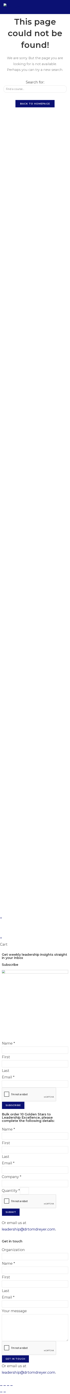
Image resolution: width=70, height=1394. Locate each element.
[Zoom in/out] (1, 1385)
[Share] (8, 1385)
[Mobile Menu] (64, 7)
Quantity (11, 1190)
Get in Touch (15, 1358)
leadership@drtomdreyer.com (28, 1229)
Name (8, 1043)
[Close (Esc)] (11, 1385)
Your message (14, 1311)
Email (8, 1077)
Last (5, 1070)
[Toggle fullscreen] (4, 1385)
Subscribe (13, 1105)
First (6, 1057)
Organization (13, 1250)
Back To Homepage (35, 103)
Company (11, 1177)
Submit (11, 1212)
